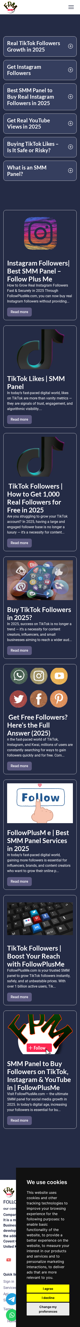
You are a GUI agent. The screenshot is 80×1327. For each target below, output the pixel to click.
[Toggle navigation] (71, 7)
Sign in (8, 1281)
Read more (19, 312)
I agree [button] (48, 1288)
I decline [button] (48, 1298)
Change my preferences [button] (48, 1309)
